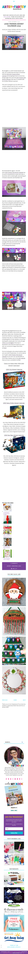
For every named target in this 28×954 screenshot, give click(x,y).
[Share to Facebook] (11, 568)
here (5, 348)
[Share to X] (13, 568)
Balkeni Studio (7, 952)
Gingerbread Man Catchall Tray (6, 548)
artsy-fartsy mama (15, 951)
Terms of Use (14, 945)
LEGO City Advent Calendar (14, 369)
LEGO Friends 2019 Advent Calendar (14, 172)
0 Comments (14, 563)
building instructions (9, 245)
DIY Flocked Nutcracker (6, 525)
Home (15, 700)
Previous (4, 700)
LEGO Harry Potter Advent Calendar (14, 403)
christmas (15, 566)
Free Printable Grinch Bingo (6, 559)
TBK (23, 952)
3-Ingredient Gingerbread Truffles (6, 513)
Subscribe (14, 833)
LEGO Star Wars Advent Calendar (14, 435)
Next (24, 700)
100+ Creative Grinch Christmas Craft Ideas (7, 536)
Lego (19, 566)
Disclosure (7, 16)
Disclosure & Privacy (14, 947)
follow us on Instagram (8, 342)
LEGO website (21, 358)
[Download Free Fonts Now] (14, 914)
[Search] (22, 742)
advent (9, 566)
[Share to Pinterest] (16, 568)
